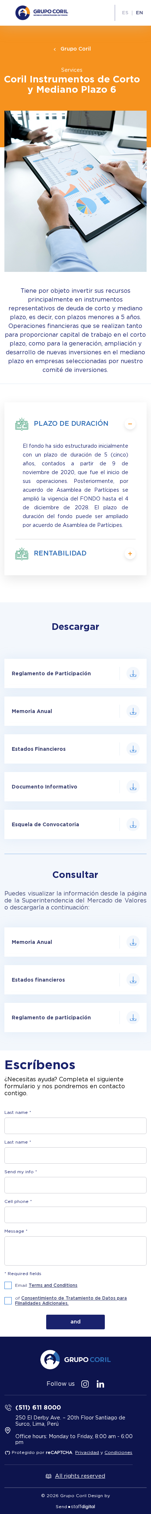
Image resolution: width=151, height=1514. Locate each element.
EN (139, 13)
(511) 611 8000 (38, 1407)
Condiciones (118, 1452)
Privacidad (87, 1452)
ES (125, 13)
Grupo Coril (75, 49)
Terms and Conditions (53, 1285)
